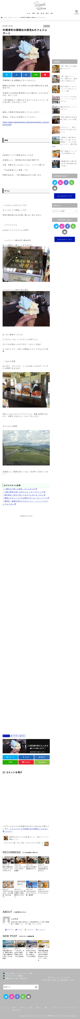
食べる (42, 13)
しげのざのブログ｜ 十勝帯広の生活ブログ (47, 1016)
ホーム (28, 13)
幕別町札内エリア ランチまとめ (68, 108)
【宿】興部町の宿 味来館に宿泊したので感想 (68, 118)
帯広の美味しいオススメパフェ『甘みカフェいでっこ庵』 (68, 88)
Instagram (41, 930)
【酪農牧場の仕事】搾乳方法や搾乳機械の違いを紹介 (68, 163)
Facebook (30, 930)
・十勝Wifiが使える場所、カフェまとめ (19, 489)
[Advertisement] (26, 622)
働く (52, 13)
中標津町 (15, 736)
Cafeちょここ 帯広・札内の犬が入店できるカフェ (68, 129)
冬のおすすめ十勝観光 (14, 976)
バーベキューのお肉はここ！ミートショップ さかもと (68, 99)
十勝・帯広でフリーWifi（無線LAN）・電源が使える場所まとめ (68, 78)
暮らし (47, 13)
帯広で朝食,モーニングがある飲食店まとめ (68, 152)
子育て (33, 13)
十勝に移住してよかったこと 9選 (18, 973)
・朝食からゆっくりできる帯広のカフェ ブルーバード (25, 498)
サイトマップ (56, 1007)
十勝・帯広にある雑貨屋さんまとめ (68, 67)
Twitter (20, 930)
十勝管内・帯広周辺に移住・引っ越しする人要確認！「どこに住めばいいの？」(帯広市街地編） (64, 141)
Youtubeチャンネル (64, 196)
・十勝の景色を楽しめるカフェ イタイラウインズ (23, 492)
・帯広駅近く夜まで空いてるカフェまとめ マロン (23, 495)
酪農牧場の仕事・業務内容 (16, 978)
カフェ (7, 736)
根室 (23, 736)
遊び (38, 13)
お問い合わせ (16, 1010)
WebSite (10, 930)
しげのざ (14, 919)
